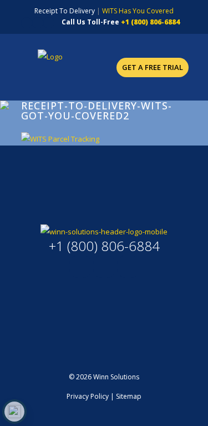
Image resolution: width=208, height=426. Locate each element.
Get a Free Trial (152, 67)
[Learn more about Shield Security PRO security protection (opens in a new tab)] (14, 412)
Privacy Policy (88, 396)
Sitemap (128, 396)
